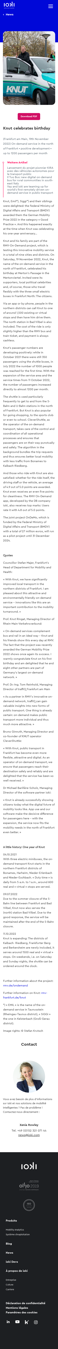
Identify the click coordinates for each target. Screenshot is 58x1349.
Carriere (10, 1289)
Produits (11, 1220)
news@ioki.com (29, 1135)
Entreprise (11, 1280)
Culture (9, 1285)
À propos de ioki (17, 1271)
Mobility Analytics (15, 1230)
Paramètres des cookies (21, 1312)
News (9, 1252)
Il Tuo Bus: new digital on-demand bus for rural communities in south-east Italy (30, 180)
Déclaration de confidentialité (25, 1303)
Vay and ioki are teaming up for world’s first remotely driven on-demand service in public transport (30, 189)
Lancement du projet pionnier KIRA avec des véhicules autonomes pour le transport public (30, 171)
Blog (9, 1243)
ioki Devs (12, 1261)
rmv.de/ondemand (15, 985)
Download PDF (29, 116)
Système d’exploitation (18, 1234)
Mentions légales (17, 1308)
